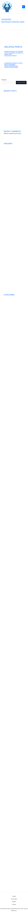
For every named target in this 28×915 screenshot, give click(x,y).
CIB (5, 501)
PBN (5, 708)
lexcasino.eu (7, 577)
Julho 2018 (6, 234)
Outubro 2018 (7, 229)
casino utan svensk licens (10, 483)
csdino (5, 509)
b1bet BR (6, 415)
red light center (7, 765)
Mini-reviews (7, 603)
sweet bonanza (7, 812)
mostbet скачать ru (9, 653)
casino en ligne (7, 464)
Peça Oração (14, 899)
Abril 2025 (6, 174)
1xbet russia (7, 370)
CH (5, 493)
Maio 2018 (6, 237)
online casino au (8, 692)
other (5, 700)
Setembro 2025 (8, 161)
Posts (5, 750)
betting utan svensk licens (10, 435)
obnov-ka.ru (7, 679)
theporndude (7, 831)
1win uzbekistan (8, 326)
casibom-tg (7, 459)
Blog (5, 443)
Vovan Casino (7, 857)
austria (5, 391)
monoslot (6, 626)
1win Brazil (6, 310)
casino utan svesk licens (10, 485)
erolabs (6, 519)
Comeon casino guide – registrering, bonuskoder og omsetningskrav (13, 65)
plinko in (6, 731)
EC (4, 514)
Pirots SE (6, 726)
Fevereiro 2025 (8, 179)
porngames (7, 744)
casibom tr (6, 456)
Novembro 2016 (8, 263)
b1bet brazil (7, 417)
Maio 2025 (6, 172)
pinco (5, 723)
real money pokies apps (10, 763)
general (6, 543)
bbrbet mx (6, 428)
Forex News (7, 532)
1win (5, 302)
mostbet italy (7, 637)
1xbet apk (6, 333)
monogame (7, 624)
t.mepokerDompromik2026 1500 (12, 820)
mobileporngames (8, 605)
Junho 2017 (7, 250)
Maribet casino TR (8, 592)
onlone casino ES (8, 695)
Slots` (5, 799)
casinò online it (7, 477)
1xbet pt (6, 365)
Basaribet (6, 422)
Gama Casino (7, 538)
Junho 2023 (7, 208)
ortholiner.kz (7, 697)
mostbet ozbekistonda (9, 642)
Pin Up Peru (7, 721)
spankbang (6, 805)
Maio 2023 (6, 211)
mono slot (6, 613)
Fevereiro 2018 (8, 242)
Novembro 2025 (8, 156)
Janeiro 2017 (7, 261)
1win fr (5, 315)
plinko (5, 729)
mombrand (6, 608)
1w (4, 299)
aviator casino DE (8, 399)
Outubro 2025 (7, 159)
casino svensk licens (9, 480)
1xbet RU (6, 367)
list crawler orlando (9, 582)
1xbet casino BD (8, 344)
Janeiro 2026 (7, 151)
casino (5, 462)
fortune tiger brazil (8, 535)
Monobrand (7, 619)
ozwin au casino (8, 705)
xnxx (5, 867)
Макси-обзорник (8, 875)
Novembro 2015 (8, 274)
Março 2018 (7, 240)
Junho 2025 (7, 169)
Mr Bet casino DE (8, 655)
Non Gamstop (7, 668)
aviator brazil (7, 396)
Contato (14, 904)
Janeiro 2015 (7, 284)
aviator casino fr (8, 401)
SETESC (14, 901)
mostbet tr (6, 647)
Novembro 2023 (8, 200)
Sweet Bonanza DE (8, 815)
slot (5, 794)
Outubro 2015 (7, 276)
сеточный (6, 881)
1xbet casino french (9, 346)
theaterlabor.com (8, 828)
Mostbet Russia (8, 645)
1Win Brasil (7, 307)
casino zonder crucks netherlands (12, 488)
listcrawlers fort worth (9, 590)
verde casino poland (9, 846)
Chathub (6, 496)
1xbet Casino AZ (8, 341)
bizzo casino (7, 441)
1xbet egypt (7, 349)
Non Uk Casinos (8, 676)
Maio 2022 (6, 227)
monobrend (7, 621)
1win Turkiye (7, 323)
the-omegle (7, 826)
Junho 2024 (7, 190)
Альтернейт (7, 870)
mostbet (6, 629)
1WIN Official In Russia (10, 320)
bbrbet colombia (8, 425)
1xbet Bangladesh (8, 339)
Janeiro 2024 (7, 195)
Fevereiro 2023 (8, 219)
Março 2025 (7, 177)
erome (5, 522)
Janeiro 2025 (7, 182)
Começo (14, 896)
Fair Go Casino (7, 525)
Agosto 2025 (7, 164)
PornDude (6, 742)
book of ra (6, 449)
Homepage (6, 551)
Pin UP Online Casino (9, 718)
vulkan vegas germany (9, 860)
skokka (5, 791)
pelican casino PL (8, 710)
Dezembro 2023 (8, 198)
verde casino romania (9, 849)
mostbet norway (8, 640)
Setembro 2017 (8, 248)
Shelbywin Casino (8, 784)
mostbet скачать (8, 650)
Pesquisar (3, 79)
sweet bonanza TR (8, 818)
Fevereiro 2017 (8, 258)
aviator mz (6, 409)
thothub (6, 833)
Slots (5, 797)
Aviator (6, 394)
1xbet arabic (7, 336)
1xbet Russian (7, 373)
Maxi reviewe (7, 598)
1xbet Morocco (8, 362)
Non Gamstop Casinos (9, 671)
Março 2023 (7, 216)
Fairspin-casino (8, 527)
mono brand (7, 611)
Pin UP (5, 713)
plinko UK (6, 734)
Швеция (6, 886)
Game (5, 540)
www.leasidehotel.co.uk (10, 862)
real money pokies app (9, 760)
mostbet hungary (8, 634)
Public (5, 752)
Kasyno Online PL (8, 571)
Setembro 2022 (8, 221)
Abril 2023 (6, 214)
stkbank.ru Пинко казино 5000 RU (12, 807)
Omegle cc (6, 684)
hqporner (6, 553)
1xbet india (6, 352)
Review (6, 770)
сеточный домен (8, 883)
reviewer (6, 776)
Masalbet (6, 595)
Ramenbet (6, 757)
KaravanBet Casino (9, 569)
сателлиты (7, 878)
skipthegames (7, 789)
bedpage (6, 430)
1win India (6, 318)
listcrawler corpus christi (10, 584)
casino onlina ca (8, 472)
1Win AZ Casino (8, 305)
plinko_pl (6, 736)
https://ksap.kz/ (8, 561)
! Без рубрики (7, 297)
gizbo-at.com (7, 546)
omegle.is (6, 687)
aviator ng (6, 412)
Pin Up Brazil (7, 715)
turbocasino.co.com (9, 836)
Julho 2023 (6, 206)
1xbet (5, 331)
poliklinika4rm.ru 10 (9, 739)
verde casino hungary (9, 844)
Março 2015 (7, 282)
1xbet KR (6, 357)
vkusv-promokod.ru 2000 (10, 854)
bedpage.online (8, 433)
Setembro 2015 (8, 279)
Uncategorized (6, 25)
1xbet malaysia (7, 360)
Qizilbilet (6, 755)
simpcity (6, 786)
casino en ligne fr (8, 470)
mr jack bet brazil (8, 658)
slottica (6, 802)
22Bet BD (6, 380)
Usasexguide (7, 841)
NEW (5, 663)
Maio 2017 (6, 253)
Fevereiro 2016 (8, 271)
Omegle (6, 681)
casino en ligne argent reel (10, 467)
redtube (6, 768)
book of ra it (7, 451)
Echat (5, 517)
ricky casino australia (9, 778)
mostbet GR (7, 632)
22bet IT (6, 383)
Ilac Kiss (6, 564)
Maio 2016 (6, 269)
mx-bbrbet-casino (8, 661)
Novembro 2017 (8, 245)
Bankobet (6, 420)
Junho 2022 (7, 224)
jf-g (5, 566)
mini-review (7, 600)
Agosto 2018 (7, 232)
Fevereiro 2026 (8, 148)
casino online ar (8, 475)
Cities (5, 504)
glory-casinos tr (8, 548)
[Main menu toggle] (23, 6)
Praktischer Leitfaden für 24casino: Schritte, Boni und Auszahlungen (13, 54)
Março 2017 (7, 255)
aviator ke (6, 407)
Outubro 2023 (7, 203)
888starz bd (7, 386)
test (5, 823)
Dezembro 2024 (8, 185)
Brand (5, 454)
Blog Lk (6, 446)
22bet (5, 378)
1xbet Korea (7, 354)
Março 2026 (7, 145)
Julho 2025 (6, 166)
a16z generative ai (8, 388)
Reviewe (6, 773)
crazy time (6, 506)
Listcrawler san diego (9, 587)
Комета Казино (8, 873)
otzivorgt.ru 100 (8, 702)
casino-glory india (8, 491)
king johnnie (7, 574)
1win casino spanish (9, 312)
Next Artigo (14, 37)
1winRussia (7, 328)
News (5, 666)
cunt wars (6, 511)
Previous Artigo (14, 33)
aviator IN (6, 404)
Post (5, 747)
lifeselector (7, 579)
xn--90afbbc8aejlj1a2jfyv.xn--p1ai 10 (13, 865)
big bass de (6, 438)
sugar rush (6, 810)
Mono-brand (7, 616)
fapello (5, 530)
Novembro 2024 (8, 187)
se (4, 781)
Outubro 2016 (7, 266)
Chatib (5, 498)
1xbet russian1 (7, 375)
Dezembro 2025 (8, 153)
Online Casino (7, 689)
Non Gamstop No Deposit (10, 674)
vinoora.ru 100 (7, 852)
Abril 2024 (6, 193)
